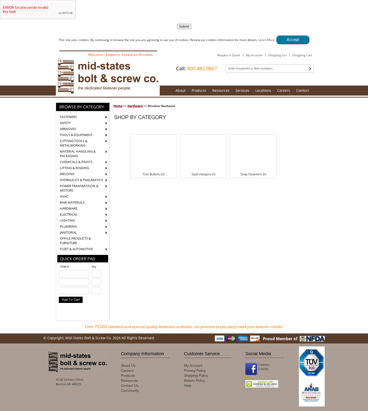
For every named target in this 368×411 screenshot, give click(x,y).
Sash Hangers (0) (204, 174)
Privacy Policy (195, 370)
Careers (283, 90)
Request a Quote (228, 55)
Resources (221, 90)
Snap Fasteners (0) (253, 174)
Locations (263, 90)
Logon (111, 55)
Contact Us (129, 385)
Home (117, 106)
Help (187, 385)
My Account (254, 55)
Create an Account (137, 55)
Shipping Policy (196, 375)
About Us (128, 365)
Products (199, 90)
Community (130, 390)
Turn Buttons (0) (153, 174)
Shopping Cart (302, 55)
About (180, 90)
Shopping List (277, 55)
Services (242, 90)
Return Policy (194, 380)
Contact (302, 90)
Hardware (135, 106)
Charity (263, 369)
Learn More (266, 40)
